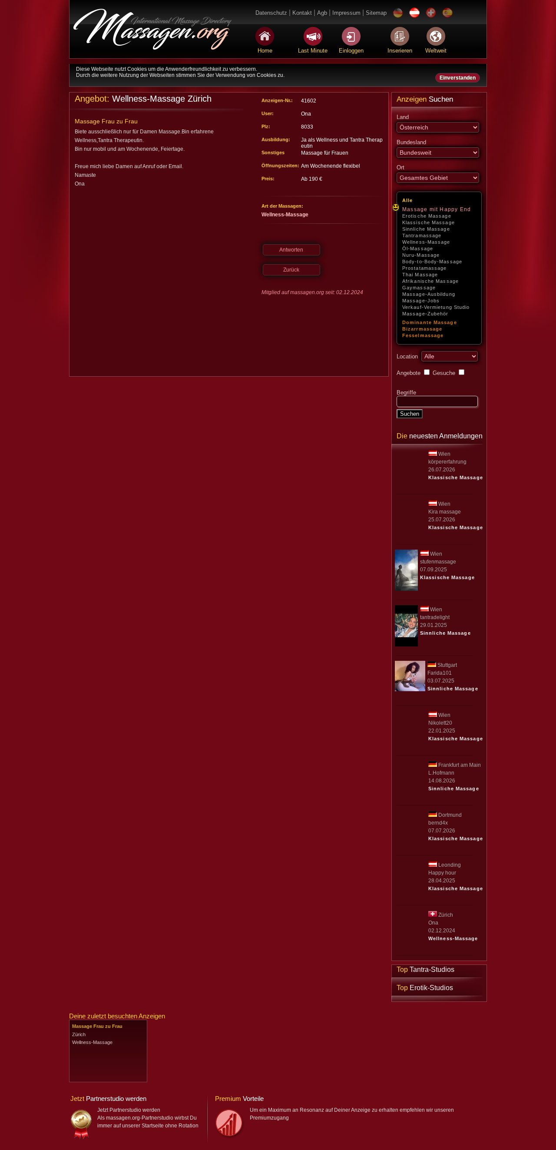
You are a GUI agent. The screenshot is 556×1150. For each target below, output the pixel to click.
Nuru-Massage (421, 255)
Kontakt (302, 13)
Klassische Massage (428, 222)
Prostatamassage (424, 268)
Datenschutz (271, 13)
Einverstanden (458, 78)
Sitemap (376, 13)
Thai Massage (420, 274)
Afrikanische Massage (430, 281)
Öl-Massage (417, 248)
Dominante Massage (429, 322)
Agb (322, 13)
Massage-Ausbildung (428, 294)
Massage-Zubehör (425, 313)
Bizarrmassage (422, 328)
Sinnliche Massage (426, 229)
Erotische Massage (426, 216)
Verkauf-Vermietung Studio (436, 307)
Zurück (291, 270)
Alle (407, 200)
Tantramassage (421, 235)
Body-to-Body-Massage (432, 261)
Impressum (346, 13)
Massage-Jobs (421, 300)
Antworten (291, 250)
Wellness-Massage (426, 242)
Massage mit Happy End (436, 209)
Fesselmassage (422, 335)
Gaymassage (419, 287)
